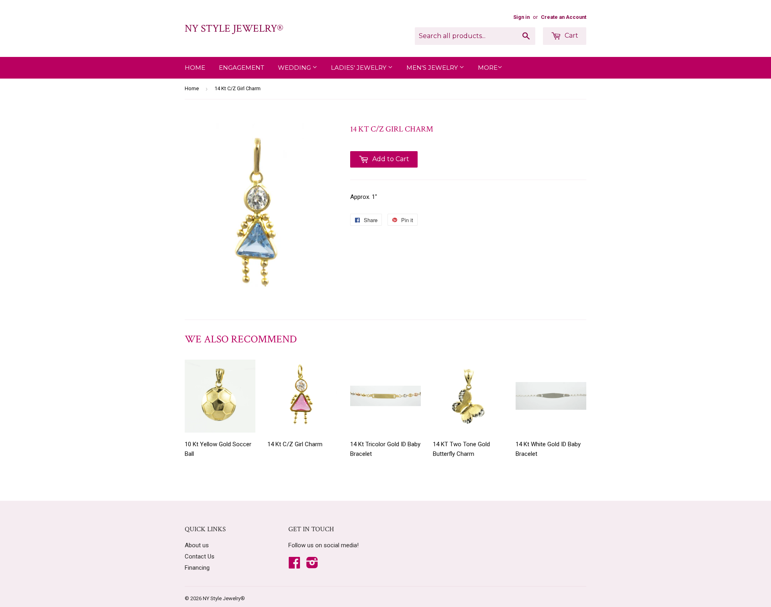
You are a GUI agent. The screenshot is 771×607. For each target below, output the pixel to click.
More (488, 67)
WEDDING (295, 67)
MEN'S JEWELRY (432, 67)
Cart (570, 35)
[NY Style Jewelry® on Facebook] (294, 565)
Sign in (521, 17)
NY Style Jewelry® (234, 28)
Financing (197, 567)
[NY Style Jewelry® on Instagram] (312, 565)
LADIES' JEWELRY (359, 67)
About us (197, 545)
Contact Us (199, 556)
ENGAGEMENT (241, 67)
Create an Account (563, 17)
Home (195, 67)
